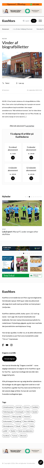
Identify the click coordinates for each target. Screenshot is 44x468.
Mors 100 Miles (29, 421)
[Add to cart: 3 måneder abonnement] (31, 158)
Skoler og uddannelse (25, 431)
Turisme (14, 436)
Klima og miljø (16, 417)
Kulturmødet (7, 421)
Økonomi (23, 436)
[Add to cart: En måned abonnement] (13, 158)
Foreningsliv (20, 412)
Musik (18, 426)
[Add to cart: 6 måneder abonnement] (13, 178)
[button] (25, 196)
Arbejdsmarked (8, 407)
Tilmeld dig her (9, 359)
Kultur (4, 38)
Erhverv (26, 407)
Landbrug (18, 421)
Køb (34, 21)
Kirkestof (6, 417)
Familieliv (35, 407)
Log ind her (30, 126)
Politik (32, 426)
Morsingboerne (8, 426)
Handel (34, 412)
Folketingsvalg (8, 412)
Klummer (27, 417)
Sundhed (6, 436)
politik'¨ (5, 431)
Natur (25, 426)
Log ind (27, 21)
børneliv (19, 407)
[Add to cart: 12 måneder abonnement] (31, 178)
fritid (28, 412)
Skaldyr (13, 431)
